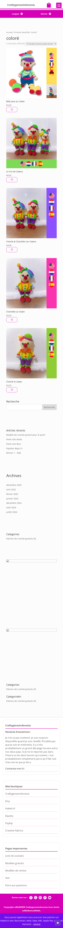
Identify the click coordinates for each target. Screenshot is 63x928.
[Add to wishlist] (11, 109)
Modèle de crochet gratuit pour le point (25, 434)
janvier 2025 (12, 498)
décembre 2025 (14, 485)
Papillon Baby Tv (14, 448)
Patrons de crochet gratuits (19, 538)
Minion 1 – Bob (13, 452)
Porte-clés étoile (14, 439)
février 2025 (12, 494)
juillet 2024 (11, 512)
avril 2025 (11, 489)
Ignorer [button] (37, 924)
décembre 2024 (14, 503)
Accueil (9, 32)
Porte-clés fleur (13, 444)
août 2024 (11, 507)
